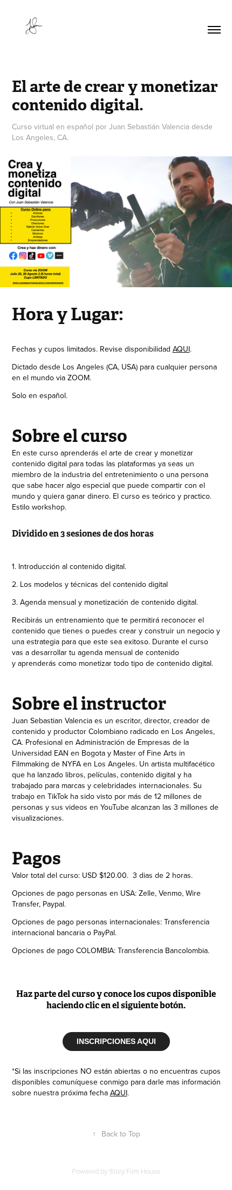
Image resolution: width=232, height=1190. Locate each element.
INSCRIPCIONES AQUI (116, 1041)
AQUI (181, 348)
